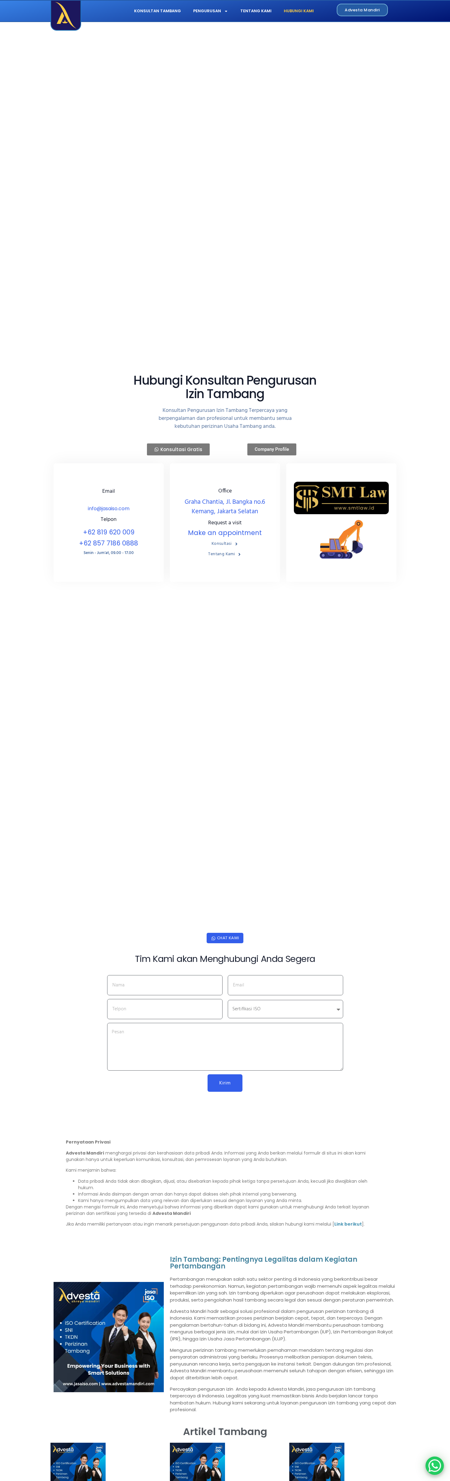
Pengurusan (207, 11)
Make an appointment (225, 532)
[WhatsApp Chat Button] (435, 1466)
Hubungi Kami (299, 11)
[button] (271, 449)
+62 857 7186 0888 (108, 543)
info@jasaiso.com (108, 508)
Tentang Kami (256, 11)
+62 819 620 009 (108, 532)
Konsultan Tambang (157, 11)
